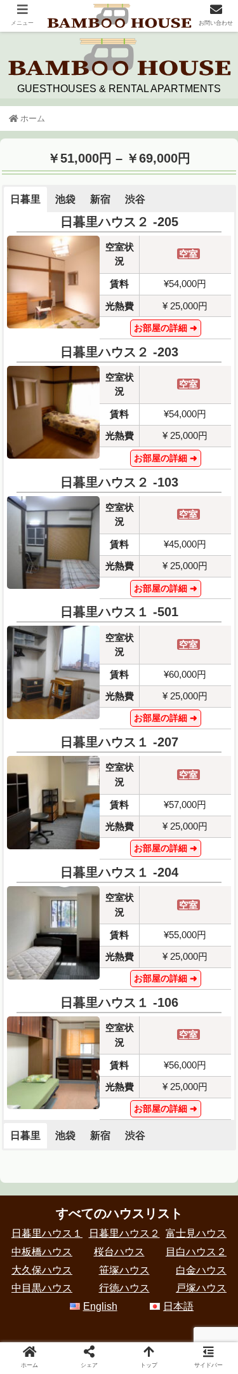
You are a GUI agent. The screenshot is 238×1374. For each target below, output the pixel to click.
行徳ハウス (124, 1288)
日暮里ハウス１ (47, 1233)
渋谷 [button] (135, 199)
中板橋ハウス (41, 1251)
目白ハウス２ (196, 1251)
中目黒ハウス (41, 1288)
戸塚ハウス (201, 1288)
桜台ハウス (119, 1251)
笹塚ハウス (124, 1270)
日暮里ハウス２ (124, 1233)
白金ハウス (201, 1270)
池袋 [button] (65, 199)
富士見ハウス (196, 1233)
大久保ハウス (41, 1270)
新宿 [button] (100, 199)
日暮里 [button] (25, 199)
